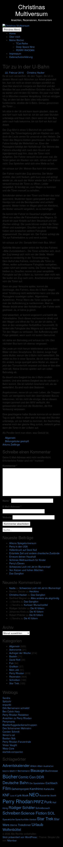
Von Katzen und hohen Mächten (26, 570)
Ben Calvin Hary (11, 711)
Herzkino (34, 591)
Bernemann (24, 770)
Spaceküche (9, 819)
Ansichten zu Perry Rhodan (17, 718)
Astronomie (15, 649)
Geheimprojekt (20, 789)
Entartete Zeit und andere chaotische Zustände (34, 553)
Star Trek (14, 683)
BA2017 (13, 770)
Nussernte (44, 795)
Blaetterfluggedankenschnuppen (20, 725)
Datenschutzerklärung (21, 57)
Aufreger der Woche (20, 653)
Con (32, 776)
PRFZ (38, 801)
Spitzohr (7, 701)
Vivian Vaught (10, 745)
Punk (48, 801)
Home (12, 33)
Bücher (10, 776)
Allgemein (14, 646)
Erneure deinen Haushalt (22, 556)
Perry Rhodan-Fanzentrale (17, 741)
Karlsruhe (49, 789)
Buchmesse (51, 770)
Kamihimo (36, 788)
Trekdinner (24, 825)
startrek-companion (13, 751)
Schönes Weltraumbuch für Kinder (27, 560)
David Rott (14, 659)
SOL (51, 813)
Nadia (12, 588)
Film (7, 788)
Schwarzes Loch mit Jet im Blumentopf (29, 566)
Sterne (13, 825)
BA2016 (6, 771)
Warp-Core (8, 748)
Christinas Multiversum (31, 10)
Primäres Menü (12, 29)
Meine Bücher (16, 40)
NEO (34, 794)
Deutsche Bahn (16, 782)
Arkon (33, 766)
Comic (23, 776)
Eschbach (51, 783)
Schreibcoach (42, 808)
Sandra (6, 698)
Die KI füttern (37, 608)
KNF (6, 794)
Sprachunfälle (22, 819)
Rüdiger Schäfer (22, 807)
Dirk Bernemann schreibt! (16, 708)
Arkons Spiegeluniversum (22, 543)
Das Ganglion (16, 573)
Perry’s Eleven (17, 563)
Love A (13, 795)
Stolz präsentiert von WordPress (20, 837)
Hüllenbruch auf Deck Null (23, 549)
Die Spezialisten (37, 783)
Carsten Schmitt (11, 731)
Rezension (14, 676)
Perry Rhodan (16, 673)
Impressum (15, 53)
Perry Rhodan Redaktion (16, 714)
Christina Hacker (18, 594)
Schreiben (14, 680)
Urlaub (37, 824)
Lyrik (19, 795)
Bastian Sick (9, 738)
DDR (40, 776)
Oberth (53, 795)
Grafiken (13, 666)
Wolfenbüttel (12, 829)
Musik (25, 795)
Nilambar (11, 840)
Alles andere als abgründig (45, 598)
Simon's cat (9, 735)
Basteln (13, 656)
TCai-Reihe (22, 43)
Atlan (40, 766)
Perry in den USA (18, 546)
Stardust (32, 819)
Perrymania (9, 721)
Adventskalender (16, 765)
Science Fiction (34, 813)
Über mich (14, 36)
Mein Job (14, 669)
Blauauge (38, 770)
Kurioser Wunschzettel (36, 605)
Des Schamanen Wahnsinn (17, 728)
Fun (11, 663)
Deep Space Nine (25, 46)
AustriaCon (48, 766)
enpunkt (7, 704)
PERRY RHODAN (25, 50)
